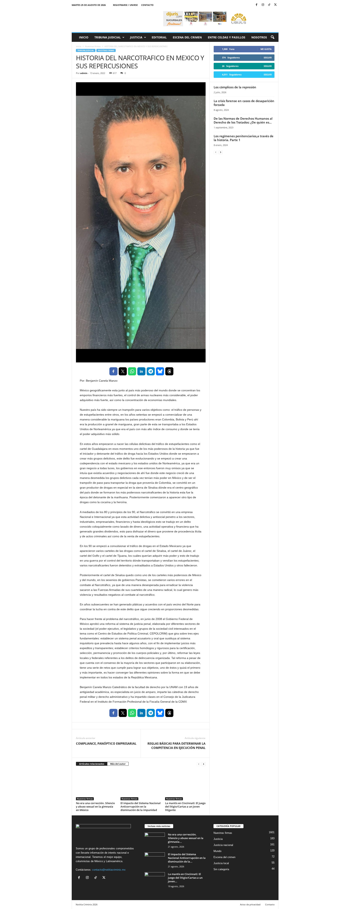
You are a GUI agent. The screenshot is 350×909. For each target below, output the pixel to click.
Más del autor (118, 763)
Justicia (136, 37)
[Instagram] (262, 5)
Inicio (83, 37)
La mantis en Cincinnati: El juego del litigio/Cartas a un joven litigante (185, 806)
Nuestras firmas (93, 46)
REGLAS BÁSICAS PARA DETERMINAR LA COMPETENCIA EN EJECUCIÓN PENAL (176, 745)
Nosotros (259, 37)
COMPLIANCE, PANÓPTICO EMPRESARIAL (106, 743)
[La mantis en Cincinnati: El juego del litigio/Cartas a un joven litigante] (185, 785)
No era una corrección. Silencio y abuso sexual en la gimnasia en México (95, 806)
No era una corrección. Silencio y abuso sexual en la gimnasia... (185, 838)
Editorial (159, 37)
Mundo (217, 851)
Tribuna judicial (107, 37)
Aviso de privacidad (250, 904)
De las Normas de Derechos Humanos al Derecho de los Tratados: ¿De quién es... (243, 120)
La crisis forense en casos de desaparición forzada (244, 103)
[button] (272, 37)
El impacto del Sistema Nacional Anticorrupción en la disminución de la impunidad (141, 806)
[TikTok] (269, 5)
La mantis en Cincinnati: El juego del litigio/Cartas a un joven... (185, 877)
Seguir (268, 57)
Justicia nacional (223, 845)
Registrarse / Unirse (125, 4)
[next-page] (204, 764)
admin (83, 73)
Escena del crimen (187, 37)
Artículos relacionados (91, 763)
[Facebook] (256, 5)
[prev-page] (199, 764)
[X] (275, 5)
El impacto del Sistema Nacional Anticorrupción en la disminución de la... (187, 857)
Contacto (147, 4)
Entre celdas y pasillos (226, 37)
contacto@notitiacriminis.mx (109, 869)
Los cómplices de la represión (235, 87)
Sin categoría (221, 869)
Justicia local (221, 863)
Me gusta (266, 49)
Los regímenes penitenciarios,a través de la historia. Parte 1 (243, 138)
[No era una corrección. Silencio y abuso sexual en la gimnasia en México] (96, 785)
